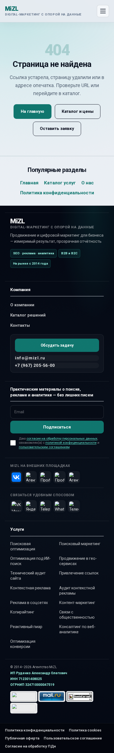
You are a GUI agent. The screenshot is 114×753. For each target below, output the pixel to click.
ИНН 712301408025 (26, 679)
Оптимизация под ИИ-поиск (30, 561)
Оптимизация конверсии (22, 644)
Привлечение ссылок (79, 573)
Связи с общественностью (77, 614)
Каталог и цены (78, 111)
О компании (22, 305)
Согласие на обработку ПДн (30, 746)
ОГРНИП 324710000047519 (32, 685)
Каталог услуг (60, 182)
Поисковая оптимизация (22, 546)
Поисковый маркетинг (79, 544)
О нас (87, 182)
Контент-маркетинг (77, 602)
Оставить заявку (57, 128)
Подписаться (57, 427)
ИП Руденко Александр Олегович (38, 673)
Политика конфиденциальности (57, 192)
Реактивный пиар (26, 626)
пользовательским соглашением (44, 447)
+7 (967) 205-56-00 (35, 365)
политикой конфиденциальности (71, 443)
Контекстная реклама (30, 588)
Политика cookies (85, 730)
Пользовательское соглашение (73, 738)
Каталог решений (28, 315)
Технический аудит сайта (28, 576)
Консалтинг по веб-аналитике (77, 629)
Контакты (20, 325)
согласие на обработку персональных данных (62, 438)
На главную (32, 111)
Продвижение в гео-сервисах (78, 561)
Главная (29, 182)
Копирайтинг (22, 612)
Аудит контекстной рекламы (77, 590)
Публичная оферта (22, 738)
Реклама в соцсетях (29, 602)
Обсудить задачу (57, 345)
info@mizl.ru (30, 357)
